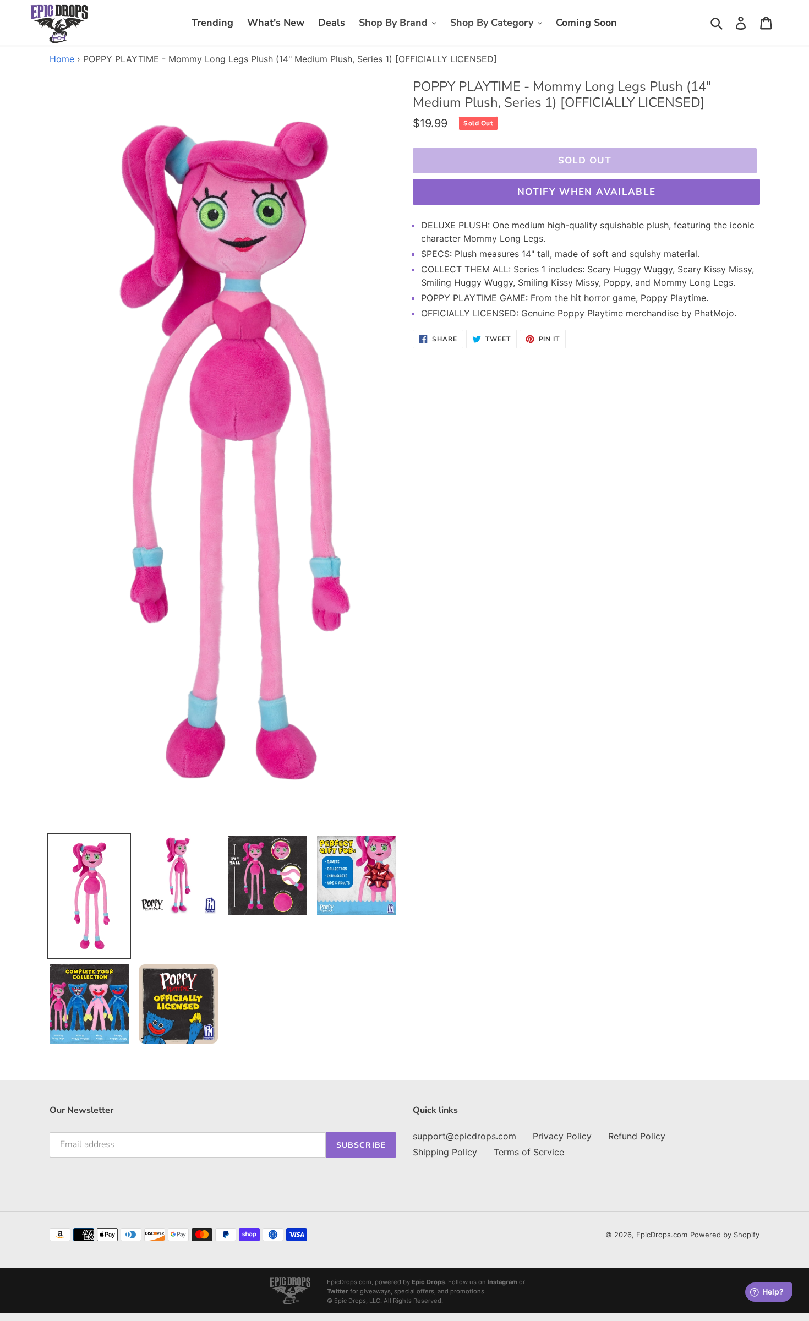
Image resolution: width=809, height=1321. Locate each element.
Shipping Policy (445, 1152)
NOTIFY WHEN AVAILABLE (586, 191)
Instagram (502, 1282)
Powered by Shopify (724, 1234)
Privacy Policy (562, 1136)
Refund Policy (636, 1136)
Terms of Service (529, 1152)
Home (62, 58)
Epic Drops (428, 1282)
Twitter (337, 1291)
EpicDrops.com (661, 1234)
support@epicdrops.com (464, 1136)
